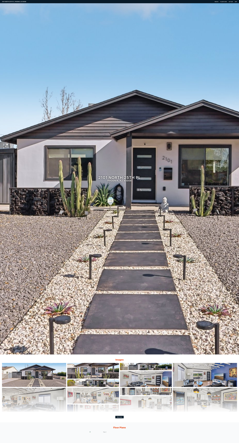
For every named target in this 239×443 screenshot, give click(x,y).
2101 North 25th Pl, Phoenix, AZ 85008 (14, 1)
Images (216, 1)
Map (236, 1)
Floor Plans (223, 1)
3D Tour (231, 1)
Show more (119, 417)
